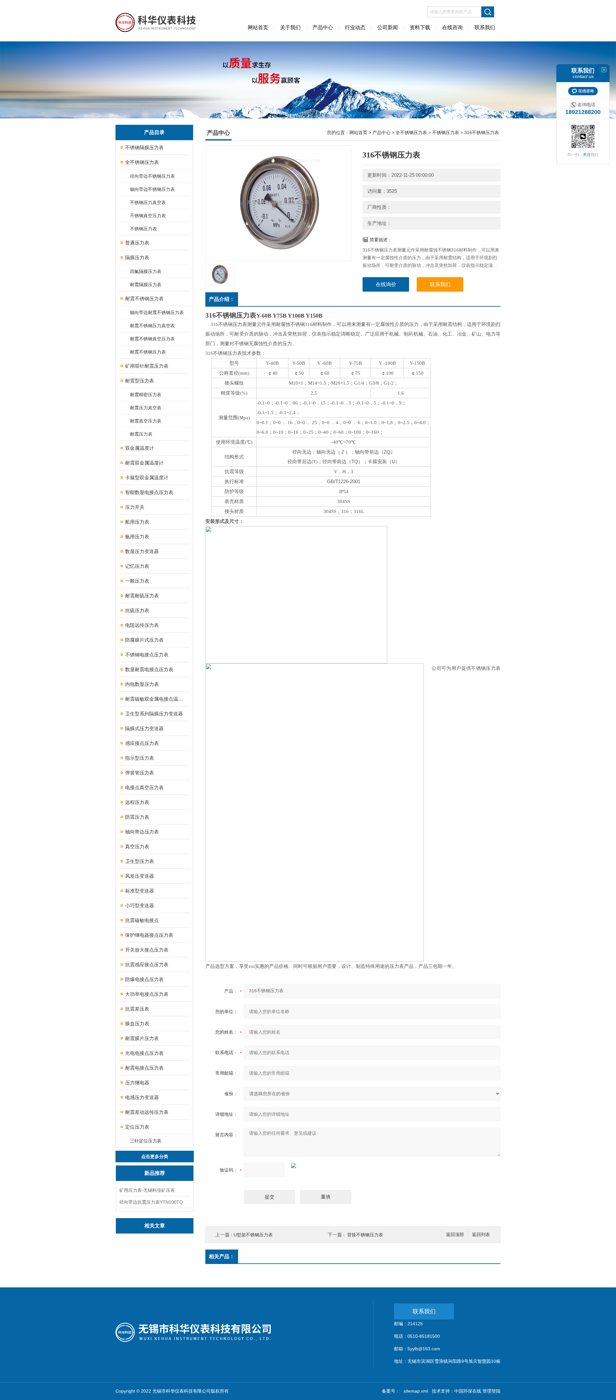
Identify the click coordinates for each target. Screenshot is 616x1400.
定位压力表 (137, 1127)
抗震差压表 (137, 1009)
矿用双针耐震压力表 (146, 366)
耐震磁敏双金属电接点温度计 (154, 699)
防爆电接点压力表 (144, 979)
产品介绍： (222, 299)
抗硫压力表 (137, 610)
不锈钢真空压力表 (148, 215)
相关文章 (154, 1225)
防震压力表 (137, 817)
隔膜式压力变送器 (144, 728)
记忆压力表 (137, 566)
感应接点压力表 (142, 743)
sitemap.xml (416, 1391)
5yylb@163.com (423, 1348)
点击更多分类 (154, 1156)
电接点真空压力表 (144, 787)
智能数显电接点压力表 (149, 492)
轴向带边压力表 (142, 831)
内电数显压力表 (142, 684)
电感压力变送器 (142, 1097)
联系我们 (485, 27)
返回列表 (481, 1234)
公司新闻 (387, 27)
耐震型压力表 (139, 380)
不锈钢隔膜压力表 (144, 147)
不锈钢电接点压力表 (146, 654)
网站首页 (258, 27)
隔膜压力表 (137, 257)
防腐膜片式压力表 (144, 640)
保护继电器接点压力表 (149, 935)
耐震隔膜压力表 (145, 284)
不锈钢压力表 (143, 228)
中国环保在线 (467, 1391)
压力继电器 (137, 1082)
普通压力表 (137, 242)
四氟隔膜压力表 (145, 271)
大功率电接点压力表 (146, 994)
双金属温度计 (139, 448)
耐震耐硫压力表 (142, 595)
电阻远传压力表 (142, 625)
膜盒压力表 (137, 1023)
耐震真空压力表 (145, 420)
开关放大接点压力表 (146, 949)
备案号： (391, 1391)
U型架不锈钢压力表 (253, 1234)
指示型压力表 (139, 758)
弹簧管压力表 (139, 772)
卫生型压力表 (139, 861)
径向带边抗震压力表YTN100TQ (151, 1202)
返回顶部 (455, 1234)
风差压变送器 (139, 876)
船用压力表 (137, 522)
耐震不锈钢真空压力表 (152, 338)
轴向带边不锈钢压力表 (152, 189)
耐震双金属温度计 (144, 462)
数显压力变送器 (142, 551)
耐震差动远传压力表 (146, 1112)
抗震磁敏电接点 (142, 920)
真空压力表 (137, 846)
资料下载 (420, 27)
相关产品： (222, 1256)
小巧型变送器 (139, 905)
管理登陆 (492, 1391)
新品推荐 (154, 1173)
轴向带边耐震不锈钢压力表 (157, 312)
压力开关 (134, 507)
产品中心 (322, 27)
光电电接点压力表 (144, 1053)
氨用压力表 (137, 536)
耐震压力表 (141, 434)
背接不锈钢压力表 (365, 1234)
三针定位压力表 (145, 1140)
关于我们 (290, 27)
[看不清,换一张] (372, 1165)
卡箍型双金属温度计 (146, 477)
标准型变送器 (139, 890)
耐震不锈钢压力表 (144, 298)
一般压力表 (137, 581)
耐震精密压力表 (145, 394)
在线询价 (386, 284)
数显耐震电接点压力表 (149, 669)
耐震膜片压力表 (142, 1038)
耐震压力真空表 (145, 407)
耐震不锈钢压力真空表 (152, 325)
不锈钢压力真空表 (148, 202)
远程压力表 (137, 802)
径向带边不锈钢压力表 (152, 176)
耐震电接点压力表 (144, 1068)
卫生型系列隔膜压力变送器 (154, 713)
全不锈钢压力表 (142, 162)
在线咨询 (452, 27)
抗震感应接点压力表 (146, 964)
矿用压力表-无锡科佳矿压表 (147, 1190)
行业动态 (355, 27)
